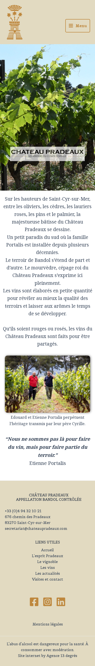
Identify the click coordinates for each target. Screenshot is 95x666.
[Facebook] (34, 602)
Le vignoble (47, 562)
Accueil (47, 550)
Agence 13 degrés (62, 656)
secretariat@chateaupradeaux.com (36, 528)
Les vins (47, 567)
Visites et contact (47, 579)
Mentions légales (47, 624)
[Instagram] (47, 602)
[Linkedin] (61, 602)
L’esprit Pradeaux (47, 556)
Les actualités (47, 573)
